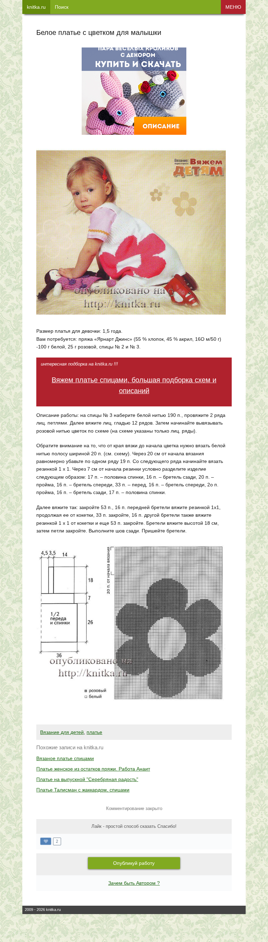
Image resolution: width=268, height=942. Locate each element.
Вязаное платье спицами (65, 758)
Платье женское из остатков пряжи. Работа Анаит (93, 769)
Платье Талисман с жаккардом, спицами (82, 790)
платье (94, 732)
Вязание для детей (62, 732)
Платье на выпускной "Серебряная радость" (87, 779)
